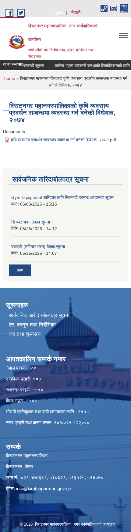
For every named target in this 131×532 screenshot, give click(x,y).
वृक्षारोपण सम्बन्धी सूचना (23, 65)
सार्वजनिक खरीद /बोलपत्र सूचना (39, 315)
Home (9, 78)
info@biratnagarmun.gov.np (43, 488)
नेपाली (75, 12)
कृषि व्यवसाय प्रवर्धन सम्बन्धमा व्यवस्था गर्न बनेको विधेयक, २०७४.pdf (63, 139)
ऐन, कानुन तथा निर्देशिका (32, 325)
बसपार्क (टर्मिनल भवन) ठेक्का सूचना (38, 246)
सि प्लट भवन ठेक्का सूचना (30, 222)
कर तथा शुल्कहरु (25, 334)
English (58, 12)
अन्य (20, 270)
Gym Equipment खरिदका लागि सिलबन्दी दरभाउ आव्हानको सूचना (62, 197)
